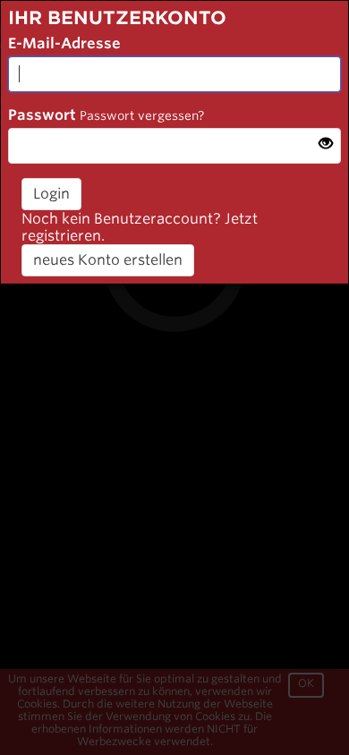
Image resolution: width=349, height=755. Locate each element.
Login (51, 193)
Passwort (42, 114)
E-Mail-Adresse (64, 43)
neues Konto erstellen (108, 259)
